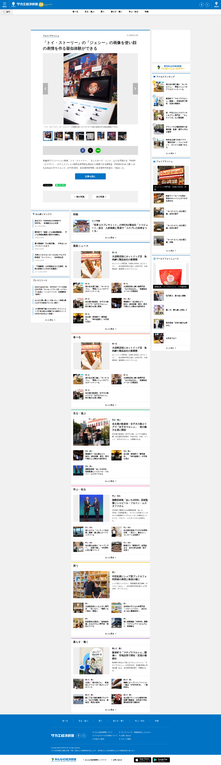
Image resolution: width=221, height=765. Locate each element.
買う (102, 11)
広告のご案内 (99, 739)
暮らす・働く (116, 11)
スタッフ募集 (126, 739)
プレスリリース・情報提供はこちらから (136, 732)
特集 (147, 11)
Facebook (202, 5)
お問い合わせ (126, 735)
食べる (75, 11)
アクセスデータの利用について (106, 735)
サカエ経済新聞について (103, 732)
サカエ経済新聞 (24, 4)
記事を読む (90, 176)
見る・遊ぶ (89, 11)
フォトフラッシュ (51, 35)
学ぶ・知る (133, 11)
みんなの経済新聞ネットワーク (63, 760)
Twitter (207, 5)
